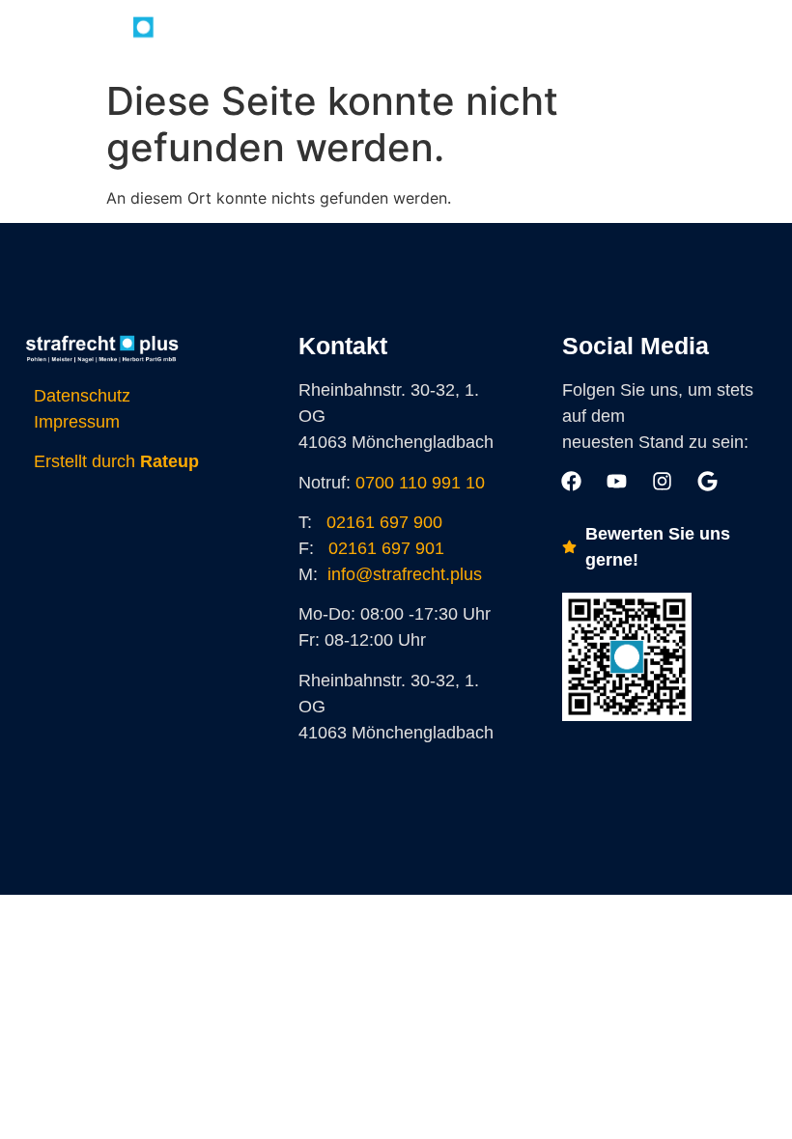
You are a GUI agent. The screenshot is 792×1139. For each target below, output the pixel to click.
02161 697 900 (384, 522)
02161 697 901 (386, 548)
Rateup (169, 461)
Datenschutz (82, 395)
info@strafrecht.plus (404, 574)
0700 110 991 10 (420, 482)
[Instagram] (506, 34)
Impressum (77, 421)
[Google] (549, 34)
